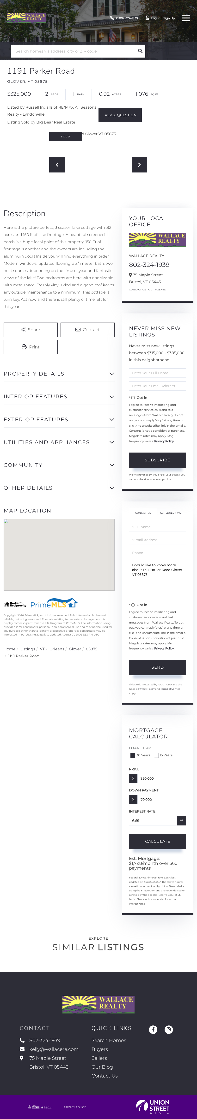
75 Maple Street (48, 1062)
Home (10, 649)
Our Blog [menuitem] (102, 1067)
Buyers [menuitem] (100, 1049)
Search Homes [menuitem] (109, 1040)
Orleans (56, 649)
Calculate (157, 841)
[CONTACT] (120, 115)
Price (134, 769)
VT (42, 649)
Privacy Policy (164, 441)
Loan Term (140, 748)
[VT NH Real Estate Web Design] (152, 1107)
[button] (140, 51)
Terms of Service (170, 688)
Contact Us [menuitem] (105, 1076)
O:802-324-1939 (127, 18)
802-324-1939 (149, 265)
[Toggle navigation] (186, 18)
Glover (75, 649)
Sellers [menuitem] (99, 1058)
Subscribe (157, 460)
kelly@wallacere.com (54, 1049)
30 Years (143, 755)
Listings (27, 649)
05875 (91, 649)
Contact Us (137, 289)
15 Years (166, 755)
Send (158, 667)
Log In (155, 18)
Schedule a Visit (171, 512)
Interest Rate (142, 811)
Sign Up (169, 18)
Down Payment (144, 790)
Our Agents (157, 289)
